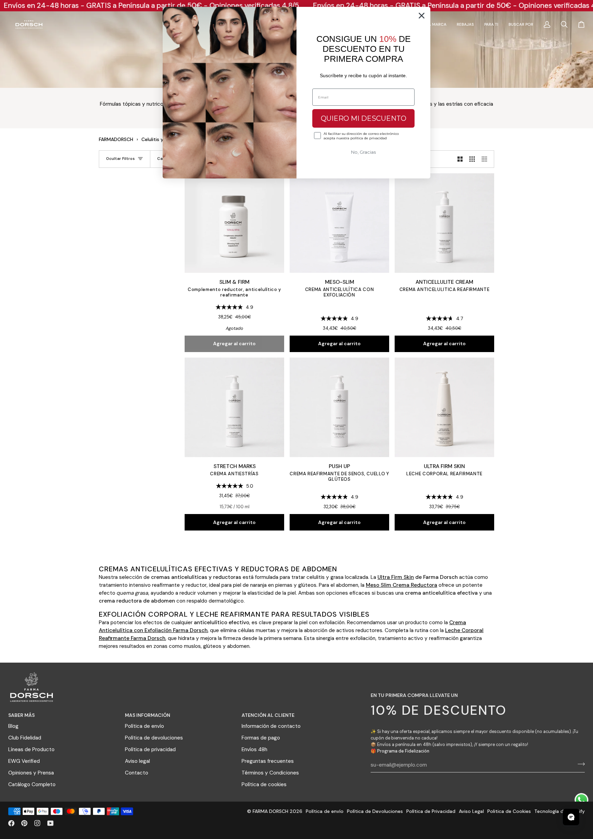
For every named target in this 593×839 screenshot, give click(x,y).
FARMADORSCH (116, 139)
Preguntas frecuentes (268, 761)
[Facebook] (11, 823)
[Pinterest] (24, 823)
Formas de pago (261, 737)
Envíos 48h (254, 749)
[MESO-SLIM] (339, 223)
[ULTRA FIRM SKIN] (444, 407)
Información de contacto (271, 726)
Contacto (136, 772)
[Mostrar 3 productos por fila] (472, 159)
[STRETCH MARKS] (234, 407)
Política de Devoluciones (375, 811)
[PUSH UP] (339, 407)
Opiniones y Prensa (31, 772)
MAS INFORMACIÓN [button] (147, 715)
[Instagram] (37, 823)
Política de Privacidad (430, 811)
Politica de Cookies (509, 811)
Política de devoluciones (154, 737)
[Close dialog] (422, 16)
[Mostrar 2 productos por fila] (460, 159)
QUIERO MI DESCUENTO (363, 118)
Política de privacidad (150, 749)
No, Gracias (363, 152)
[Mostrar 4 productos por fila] (486, 159)
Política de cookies (264, 784)
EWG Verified (24, 761)
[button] (491, 24)
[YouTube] (50, 823)
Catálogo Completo (32, 784)
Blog (13, 726)
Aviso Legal (471, 811)
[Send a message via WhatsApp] (581, 800)
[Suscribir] (579, 764)
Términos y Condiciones (270, 772)
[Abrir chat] (571, 817)
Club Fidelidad (24, 737)
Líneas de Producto (31, 749)
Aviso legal (137, 761)
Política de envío (144, 726)
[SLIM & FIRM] (234, 223)
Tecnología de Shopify (559, 811)
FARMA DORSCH (270, 811)
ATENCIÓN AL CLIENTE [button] (268, 715)
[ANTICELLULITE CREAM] (444, 223)
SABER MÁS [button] (21, 715)
